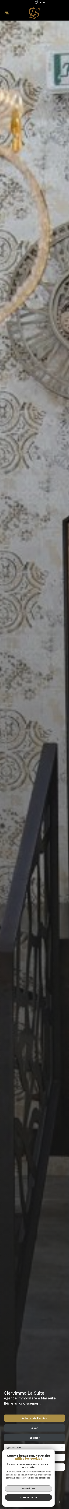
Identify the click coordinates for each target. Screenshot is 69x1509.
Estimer (35, 1437)
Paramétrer (28, 1488)
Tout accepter (28, 1497)
